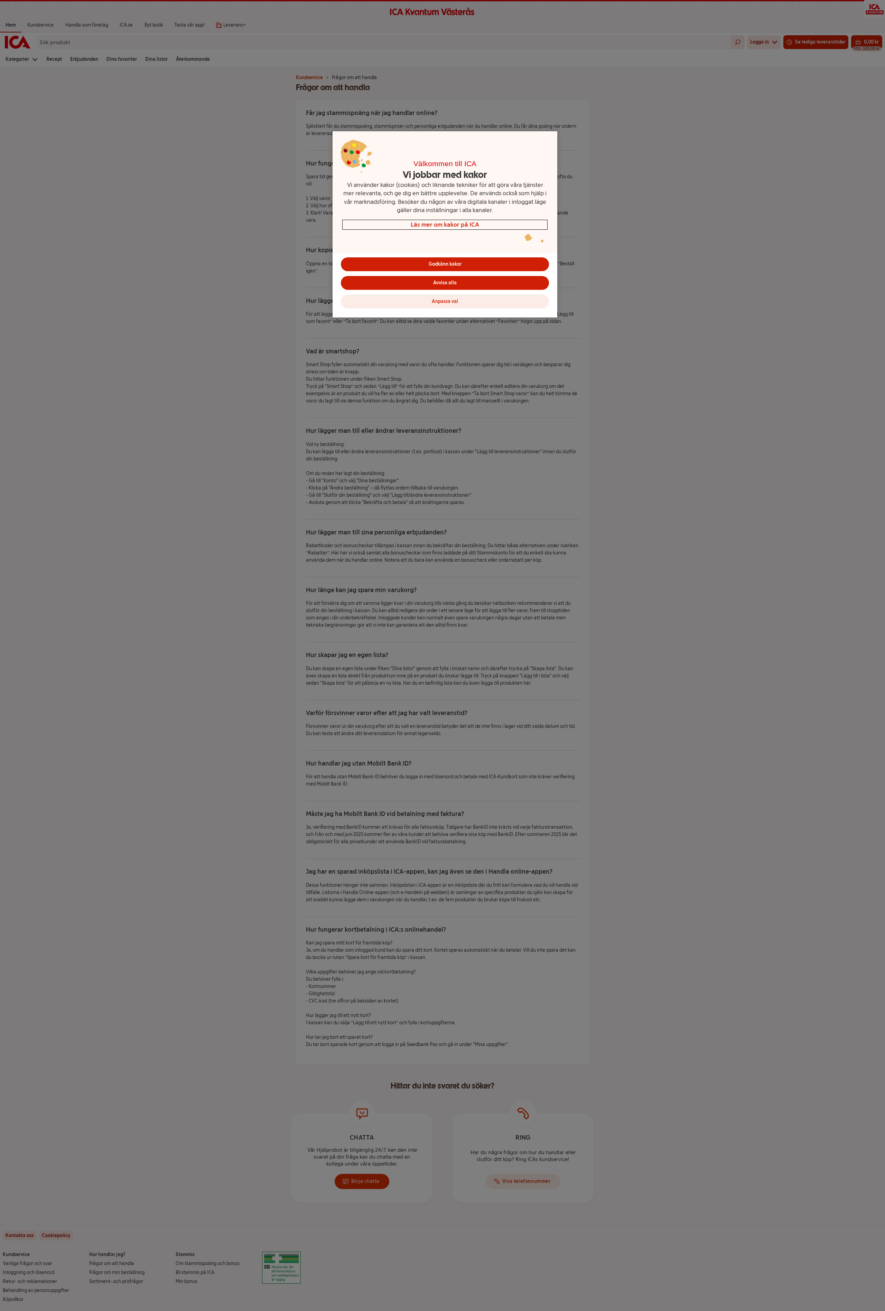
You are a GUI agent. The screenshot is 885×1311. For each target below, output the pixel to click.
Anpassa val (445, 301)
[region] (445, 224)
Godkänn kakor (445, 264)
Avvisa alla (445, 283)
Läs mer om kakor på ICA (445, 224)
